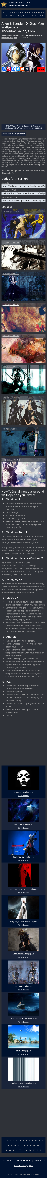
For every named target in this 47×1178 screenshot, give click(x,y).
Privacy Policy (23, 1160)
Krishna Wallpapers (23, 1165)
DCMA (41, 69)
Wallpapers (6, 35)
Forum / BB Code (9, 197)
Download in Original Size (14, 134)
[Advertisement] (23, 99)
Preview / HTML (9, 190)
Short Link (6, 183)
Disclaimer (7, 1160)
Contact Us (40, 1160)
